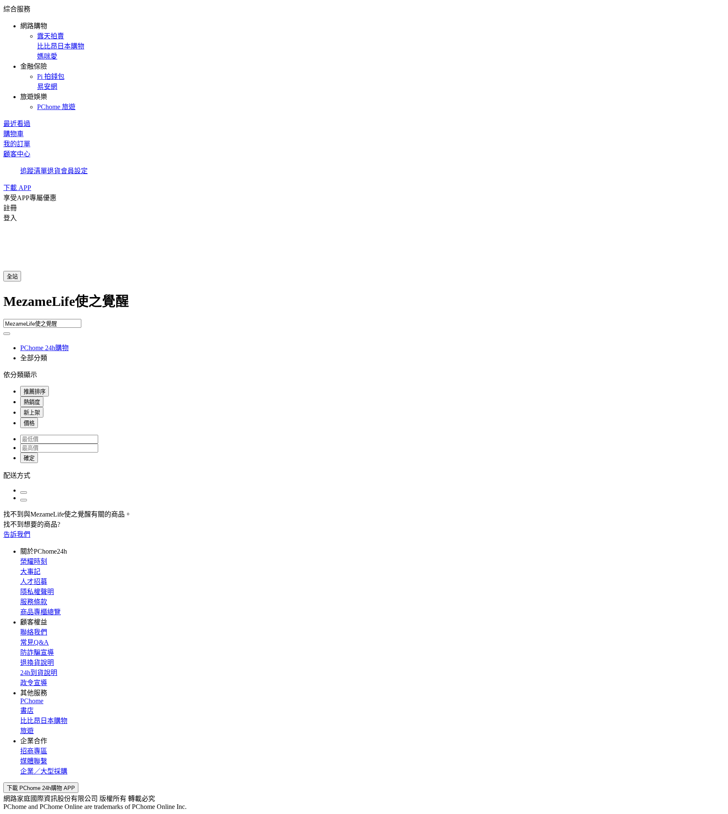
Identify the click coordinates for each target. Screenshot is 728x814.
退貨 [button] (54, 170)
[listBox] (364, 475)
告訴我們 (16, 534)
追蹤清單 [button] (33, 170)
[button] (364, 57)
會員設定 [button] (74, 170)
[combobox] (364, 304)
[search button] (6, 333)
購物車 (13, 133)
